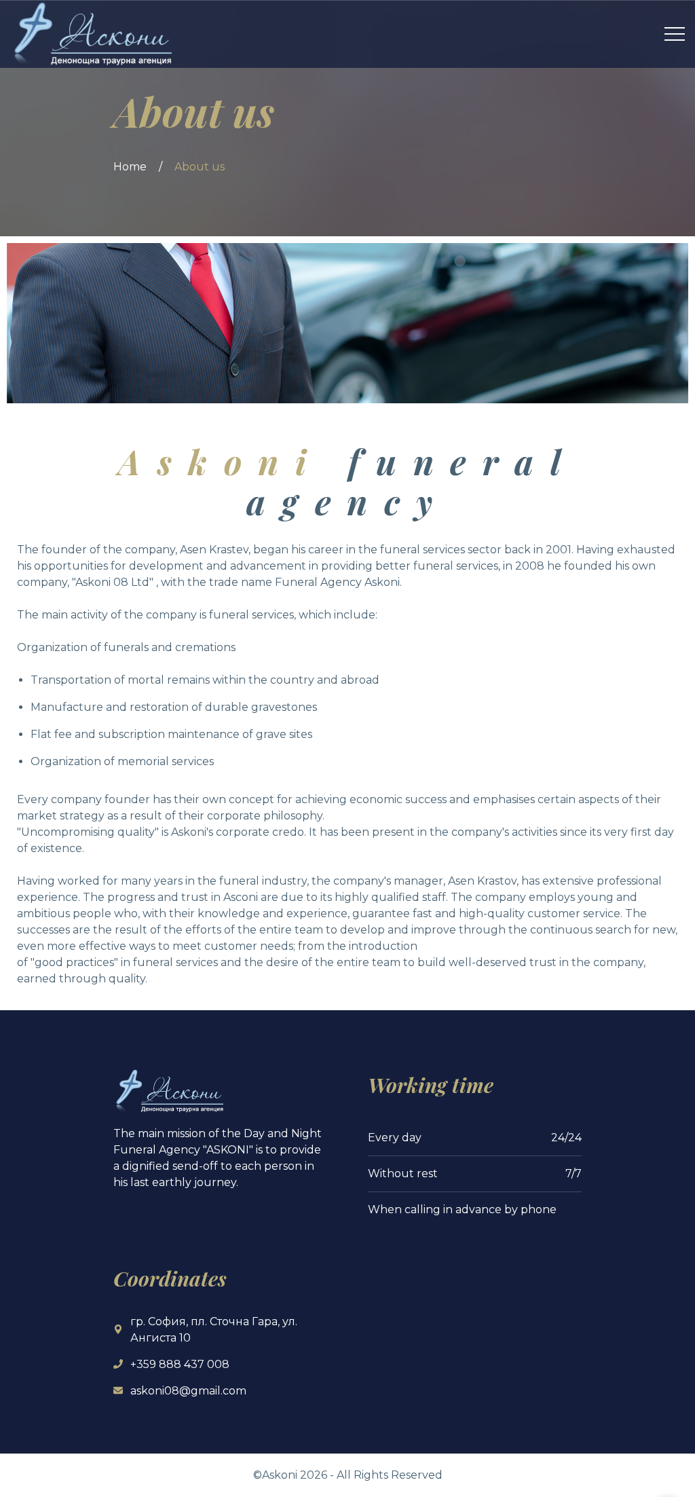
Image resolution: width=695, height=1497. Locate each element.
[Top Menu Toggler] (674, 34)
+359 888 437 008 (179, 1364)
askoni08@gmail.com (188, 1390)
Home (130, 166)
